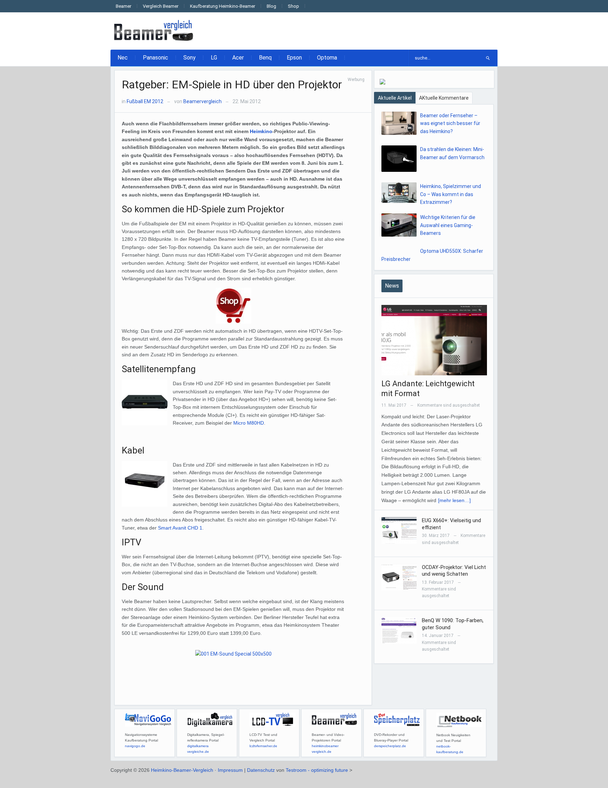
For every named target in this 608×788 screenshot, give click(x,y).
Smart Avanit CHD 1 (180, 528)
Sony (189, 57)
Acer (238, 57)
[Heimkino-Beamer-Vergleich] (154, 30)
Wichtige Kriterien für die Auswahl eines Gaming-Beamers (447, 225)
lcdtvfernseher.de (263, 746)
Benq (265, 57)
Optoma (327, 57)
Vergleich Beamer (160, 6)
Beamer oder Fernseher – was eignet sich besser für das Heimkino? (450, 123)
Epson (294, 57)
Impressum (230, 770)
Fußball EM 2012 (145, 101)
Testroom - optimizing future (317, 770)
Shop (293, 6)
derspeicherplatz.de (390, 746)
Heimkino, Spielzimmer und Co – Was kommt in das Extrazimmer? (450, 194)
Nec (123, 57)
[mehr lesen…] (454, 500)
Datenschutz (261, 770)
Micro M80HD (248, 423)
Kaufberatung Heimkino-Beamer (222, 6)
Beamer (123, 6)
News (392, 285)
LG (214, 57)
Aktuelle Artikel (395, 98)
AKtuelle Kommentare (444, 98)
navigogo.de (135, 746)
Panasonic (155, 57)
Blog (271, 6)
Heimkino (261, 131)
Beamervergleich (202, 101)
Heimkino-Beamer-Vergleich (182, 770)
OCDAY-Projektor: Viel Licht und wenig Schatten (454, 570)
